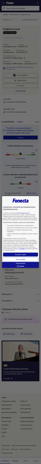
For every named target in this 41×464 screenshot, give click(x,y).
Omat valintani (20, 259)
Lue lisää (22, 248)
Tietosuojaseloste (20, 263)
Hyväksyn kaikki (20, 254)
